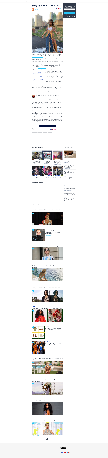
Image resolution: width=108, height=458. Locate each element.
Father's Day (47, 326)
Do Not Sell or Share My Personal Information (37, 452)
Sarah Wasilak (37, 9)
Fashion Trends (40, 132)
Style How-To (50, 132)
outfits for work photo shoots (45, 65)
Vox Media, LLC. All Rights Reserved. (55, 455)
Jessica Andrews (35, 374)
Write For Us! (47, 126)
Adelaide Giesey (48, 235)
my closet (44, 54)
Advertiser (34, 303)
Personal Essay (34, 132)
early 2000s (55, 88)
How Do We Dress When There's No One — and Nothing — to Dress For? (47, 95)
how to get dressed (48, 81)
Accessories (33, 306)
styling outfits (49, 61)
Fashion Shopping (34, 285)
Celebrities (46, 341)
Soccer (33, 244)
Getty (39, 225)
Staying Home (45, 132)
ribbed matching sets (54, 77)
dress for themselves (47, 106)
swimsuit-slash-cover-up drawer (54, 75)
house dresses (47, 77)
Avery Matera (35, 435)
